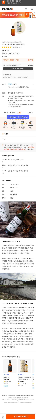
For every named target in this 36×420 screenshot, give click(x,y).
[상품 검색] (26, 9)
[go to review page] (34, 134)
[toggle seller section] (33, 84)
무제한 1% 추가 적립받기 (17, 69)
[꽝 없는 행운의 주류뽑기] (18, 15)
